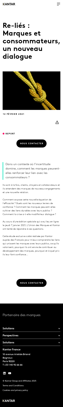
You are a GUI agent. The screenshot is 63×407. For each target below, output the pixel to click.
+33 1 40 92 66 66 (13, 365)
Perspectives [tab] (10, 335)
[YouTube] (4, 373)
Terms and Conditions (13, 386)
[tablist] (31, 355)
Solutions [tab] (8, 328)
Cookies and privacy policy (15, 390)
